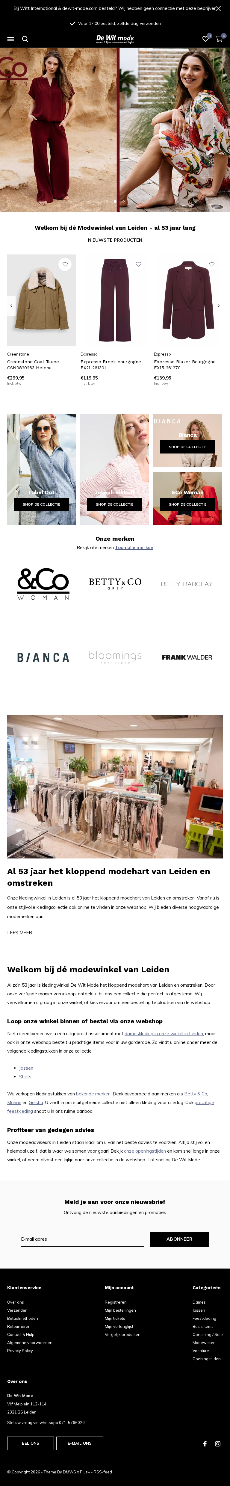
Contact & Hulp (20, 1334)
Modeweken (204, 1342)
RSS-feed (103, 1472)
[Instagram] (217, 1443)
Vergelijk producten (122, 1334)
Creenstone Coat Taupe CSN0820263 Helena (33, 365)
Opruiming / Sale (208, 1334)
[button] (11, 39)
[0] (219, 39)
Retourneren (19, 1326)
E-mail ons (80, 1443)
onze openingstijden (145, 1151)
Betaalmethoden (22, 1318)
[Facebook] (205, 1443)
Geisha (36, 1102)
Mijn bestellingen (120, 1310)
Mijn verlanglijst (119, 1326)
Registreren (116, 1302)
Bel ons (30, 1443)
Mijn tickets (115, 1318)
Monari (14, 1102)
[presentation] (11, 305)
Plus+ (85, 1472)
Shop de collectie (41, 504)
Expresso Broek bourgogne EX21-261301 (111, 365)
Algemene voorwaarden (29, 1342)
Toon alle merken (134, 547)
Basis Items (203, 1326)
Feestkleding (204, 1318)
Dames (199, 1302)
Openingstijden (207, 1358)
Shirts (25, 1077)
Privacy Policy (20, 1350)
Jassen (26, 1068)
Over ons (15, 1302)
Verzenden (17, 1310)
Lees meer (19, 932)
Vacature (201, 1350)
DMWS (69, 1472)
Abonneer (179, 1239)
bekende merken (93, 1094)
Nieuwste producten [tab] (115, 240)
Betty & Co (195, 1094)
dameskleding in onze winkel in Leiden (164, 1033)
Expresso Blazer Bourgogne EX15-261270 (185, 365)
